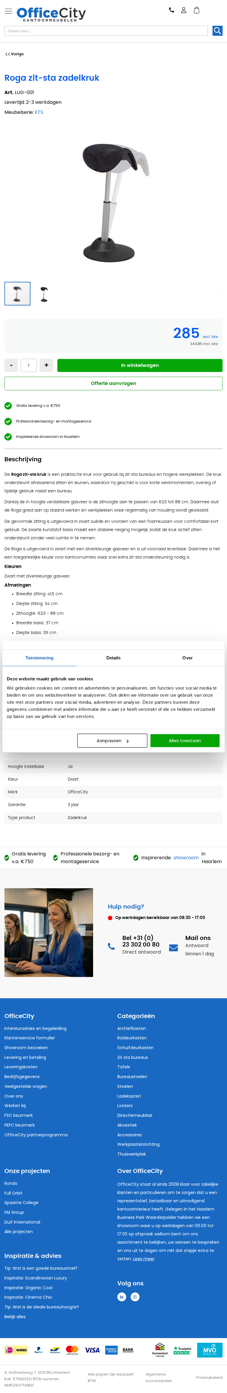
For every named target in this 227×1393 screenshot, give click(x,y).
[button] (44, 293)
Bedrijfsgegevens (22, 1077)
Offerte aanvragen (113, 383)
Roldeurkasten (132, 1038)
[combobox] (106, 31)
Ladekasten (129, 1096)
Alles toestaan (185, 740)
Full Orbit (13, 1193)
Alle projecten (18, 1232)
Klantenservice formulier (29, 1038)
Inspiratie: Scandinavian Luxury (35, 1278)
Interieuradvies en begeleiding (35, 1028)
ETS (39, 112)
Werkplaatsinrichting (138, 1144)
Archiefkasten (131, 1028)
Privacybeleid (209, 1377)
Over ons (13, 1096)
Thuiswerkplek (131, 1154)
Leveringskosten (21, 1067)
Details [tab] (113, 657)
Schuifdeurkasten (135, 1048)
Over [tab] (187, 657)
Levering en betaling (25, 1057)
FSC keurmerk (18, 1115)
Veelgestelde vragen (25, 1086)
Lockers (125, 1106)
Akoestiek (127, 1125)
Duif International (22, 1222)
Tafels (123, 1067)
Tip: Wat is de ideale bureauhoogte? (41, 1307)
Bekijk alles (15, 1317)
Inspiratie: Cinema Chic (28, 1297)
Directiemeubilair (135, 1115)
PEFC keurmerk (19, 1125)
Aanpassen (109, 740)
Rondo (10, 1183)
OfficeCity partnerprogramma (36, 1135)
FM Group (14, 1212)
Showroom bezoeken (26, 1048)
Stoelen (125, 1086)
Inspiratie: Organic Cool (28, 1288)
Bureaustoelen (132, 1077)
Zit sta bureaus (132, 1057)
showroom (186, 857)
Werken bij (15, 1106)
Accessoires (129, 1135)
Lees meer (144, 1259)
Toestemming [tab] (39, 657)
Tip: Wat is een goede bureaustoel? (40, 1268)
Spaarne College (21, 1203)
